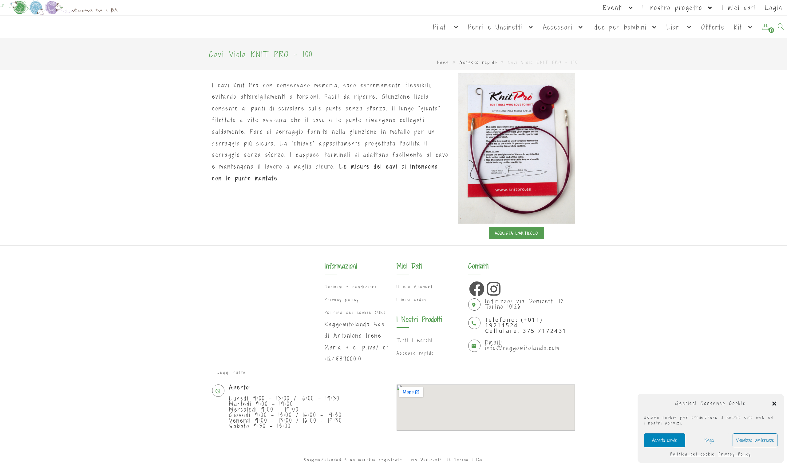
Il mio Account (415, 287)
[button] (774, 403)
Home (443, 62)
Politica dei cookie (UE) (355, 312)
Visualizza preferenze (755, 440)
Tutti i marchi (415, 340)
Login (774, 7)
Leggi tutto (231, 372)
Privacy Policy (734, 454)
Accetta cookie (664, 440)
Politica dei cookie (692, 454)
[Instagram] (493, 287)
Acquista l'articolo (516, 233)
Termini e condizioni (351, 287)
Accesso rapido (478, 62)
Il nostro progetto (675, 7)
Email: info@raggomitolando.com (522, 345)
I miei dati (739, 7)
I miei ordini (413, 300)
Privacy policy (342, 300)
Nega (709, 440)
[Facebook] (475, 287)
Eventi (615, 7)
